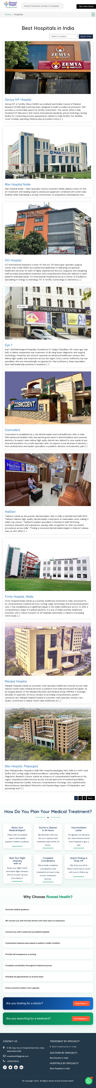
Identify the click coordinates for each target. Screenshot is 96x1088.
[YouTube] (16, 1067)
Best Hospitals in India (60, 1068)
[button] (88, 1081)
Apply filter (86, 36)
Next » (91, 798)
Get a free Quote (86, 6)
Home (8, 14)
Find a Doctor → (81, 1003)
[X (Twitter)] (10, 1067)
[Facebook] (5, 1067)
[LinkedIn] (21, 1067)
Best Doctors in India (59, 1057)
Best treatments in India (64, 1046)
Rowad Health (67, 1081)
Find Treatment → (81, 1018)
